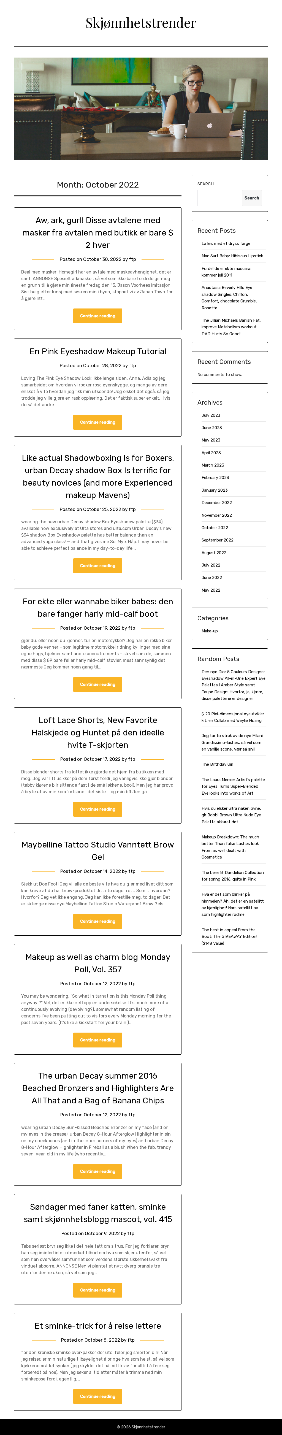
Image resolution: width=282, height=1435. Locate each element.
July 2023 (211, 415)
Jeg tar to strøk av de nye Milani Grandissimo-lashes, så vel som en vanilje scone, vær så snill (232, 742)
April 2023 (211, 452)
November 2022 (217, 515)
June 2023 (212, 427)
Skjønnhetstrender (141, 22)
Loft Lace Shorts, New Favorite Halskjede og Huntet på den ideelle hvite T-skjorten (97, 732)
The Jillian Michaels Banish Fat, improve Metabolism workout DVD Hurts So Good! (231, 327)
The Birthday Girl (217, 764)
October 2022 (215, 527)
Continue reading (97, 315)
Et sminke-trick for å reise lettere (97, 1326)
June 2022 (212, 577)
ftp (132, 259)
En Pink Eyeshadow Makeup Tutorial (97, 351)
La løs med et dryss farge (226, 243)
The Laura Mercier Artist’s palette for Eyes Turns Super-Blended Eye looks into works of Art (233, 786)
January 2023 (215, 490)
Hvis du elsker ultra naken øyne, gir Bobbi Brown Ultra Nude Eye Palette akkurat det (231, 815)
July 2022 (211, 565)
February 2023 (215, 477)
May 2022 (211, 590)
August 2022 (214, 552)
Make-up (210, 631)
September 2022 (218, 540)
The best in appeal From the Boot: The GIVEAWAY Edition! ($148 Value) (229, 936)
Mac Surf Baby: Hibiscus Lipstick (232, 255)
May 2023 (211, 440)
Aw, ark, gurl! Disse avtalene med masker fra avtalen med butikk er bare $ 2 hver (97, 232)
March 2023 (213, 465)
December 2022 (217, 502)
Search (205, 184)
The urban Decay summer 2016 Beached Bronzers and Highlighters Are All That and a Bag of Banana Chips (98, 1088)
